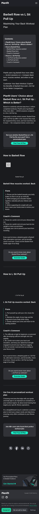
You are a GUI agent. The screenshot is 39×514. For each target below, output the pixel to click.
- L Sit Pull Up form (12, 60)
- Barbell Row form (12, 51)
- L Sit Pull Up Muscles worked (16, 58)
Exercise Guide (19, 258)
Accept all (6, 510)
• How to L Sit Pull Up (12, 56)
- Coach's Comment (12, 53)
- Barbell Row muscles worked (16, 49)
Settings (33, 510)
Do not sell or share (19, 510)
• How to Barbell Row (12, 47)
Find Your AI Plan (19, 143)
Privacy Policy (33, 505)
